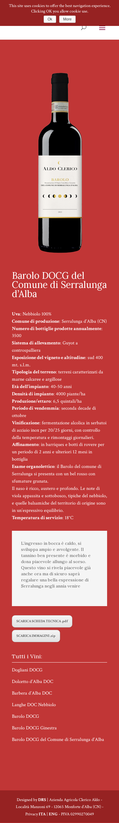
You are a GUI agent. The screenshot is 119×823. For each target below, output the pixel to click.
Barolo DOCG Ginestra (34, 728)
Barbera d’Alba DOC (32, 693)
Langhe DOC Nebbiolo (34, 705)
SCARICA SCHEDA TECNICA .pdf (42, 621)
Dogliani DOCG (27, 670)
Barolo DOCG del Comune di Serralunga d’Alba (58, 739)
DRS (42, 800)
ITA (42, 814)
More (67, 19)
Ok (50, 19)
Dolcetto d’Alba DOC (32, 681)
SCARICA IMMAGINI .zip (36, 636)
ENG (53, 814)
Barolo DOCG (25, 716)
